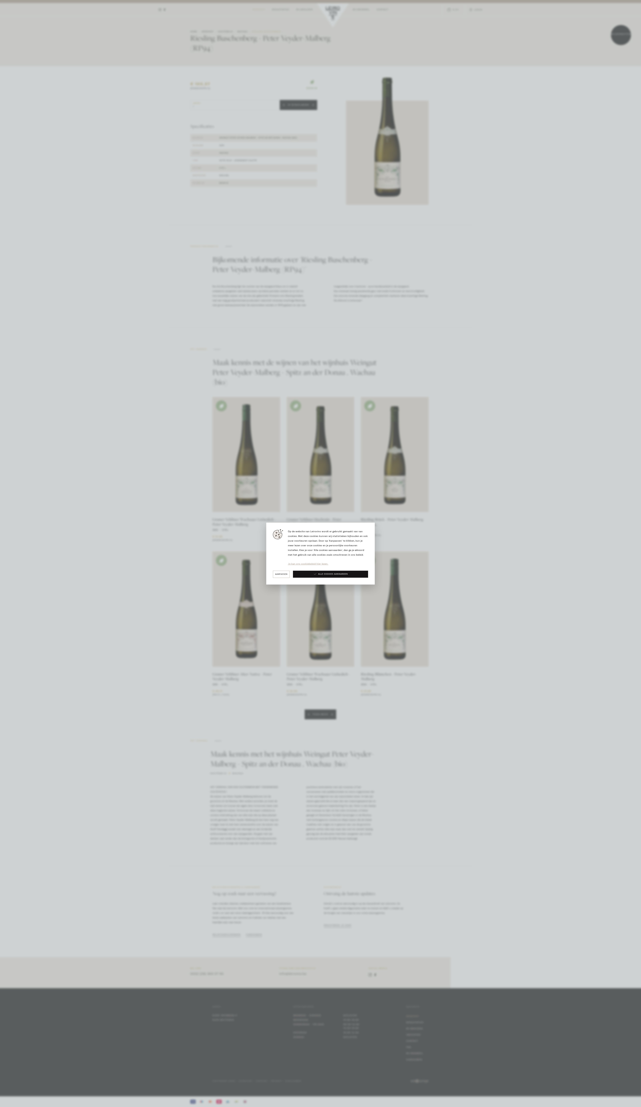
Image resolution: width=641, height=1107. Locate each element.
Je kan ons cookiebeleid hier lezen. (308, 563)
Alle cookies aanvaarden (333, 574)
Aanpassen (281, 574)
